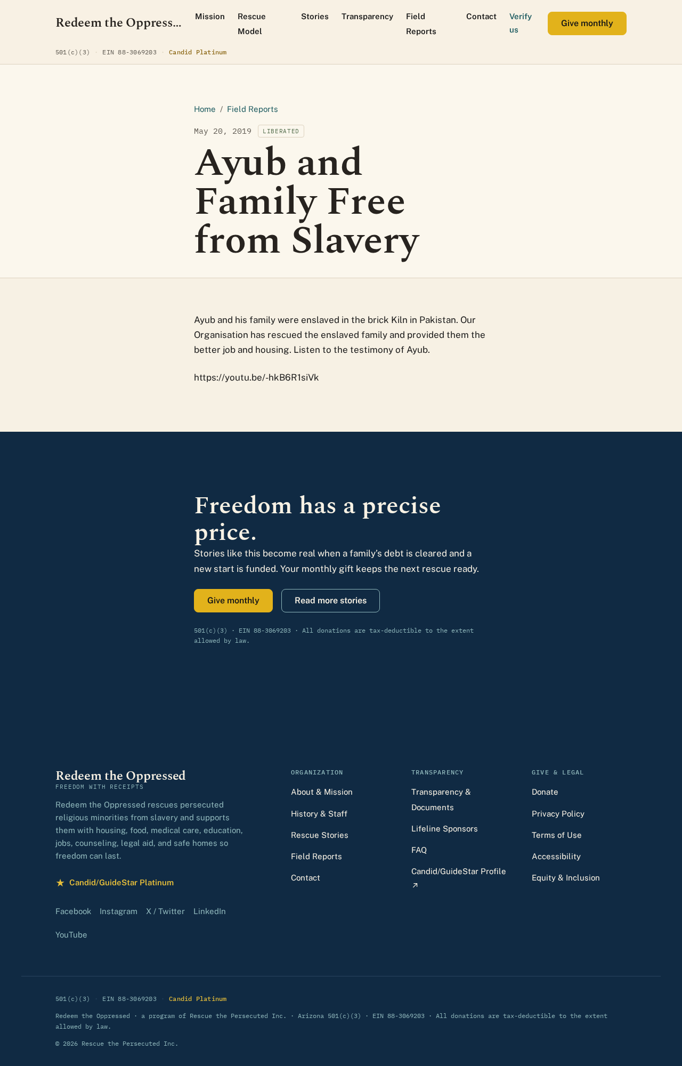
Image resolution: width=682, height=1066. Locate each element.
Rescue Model (252, 24)
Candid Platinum (198, 51)
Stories (315, 16)
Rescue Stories (319, 834)
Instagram (118, 911)
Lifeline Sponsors (444, 828)
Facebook (73, 911)
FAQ (419, 849)
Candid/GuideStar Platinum (114, 884)
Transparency (367, 16)
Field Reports (421, 24)
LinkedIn (209, 911)
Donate (545, 791)
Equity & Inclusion (566, 877)
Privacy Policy (558, 813)
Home (205, 109)
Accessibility (556, 856)
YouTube (71, 934)
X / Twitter (165, 911)
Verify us (520, 23)
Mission (210, 16)
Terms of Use (557, 834)
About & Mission (322, 791)
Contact (481, 16)
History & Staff (319, 813)
